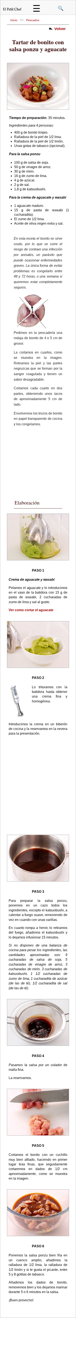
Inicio (13, 20)
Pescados (32, 20)
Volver (60, 29)
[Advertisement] (41, 462)
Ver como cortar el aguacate (31, 610)
